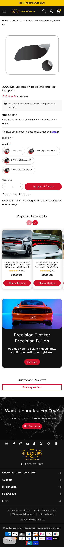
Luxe (5, 501)
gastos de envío (15, 119)
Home (5, 20)
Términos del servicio (23, 514)
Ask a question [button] (32, 387)
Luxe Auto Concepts (24, 527)
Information (9, 486)
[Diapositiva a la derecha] (35, 222)
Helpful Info (9, 494)
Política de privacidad (45, 510)
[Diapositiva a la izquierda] (29, 222)
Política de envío (46, 514)
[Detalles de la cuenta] (51, 11)
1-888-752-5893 (34, 464)
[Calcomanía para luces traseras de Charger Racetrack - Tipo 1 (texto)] (47, 244)
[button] (4, 11)
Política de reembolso (18, 510)
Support (7, 479)
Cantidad (7, 179)
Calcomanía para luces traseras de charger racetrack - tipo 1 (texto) (47, 264)
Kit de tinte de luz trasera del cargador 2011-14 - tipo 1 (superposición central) (17, 264)
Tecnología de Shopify (49, 527)
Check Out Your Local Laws (19, 472)
